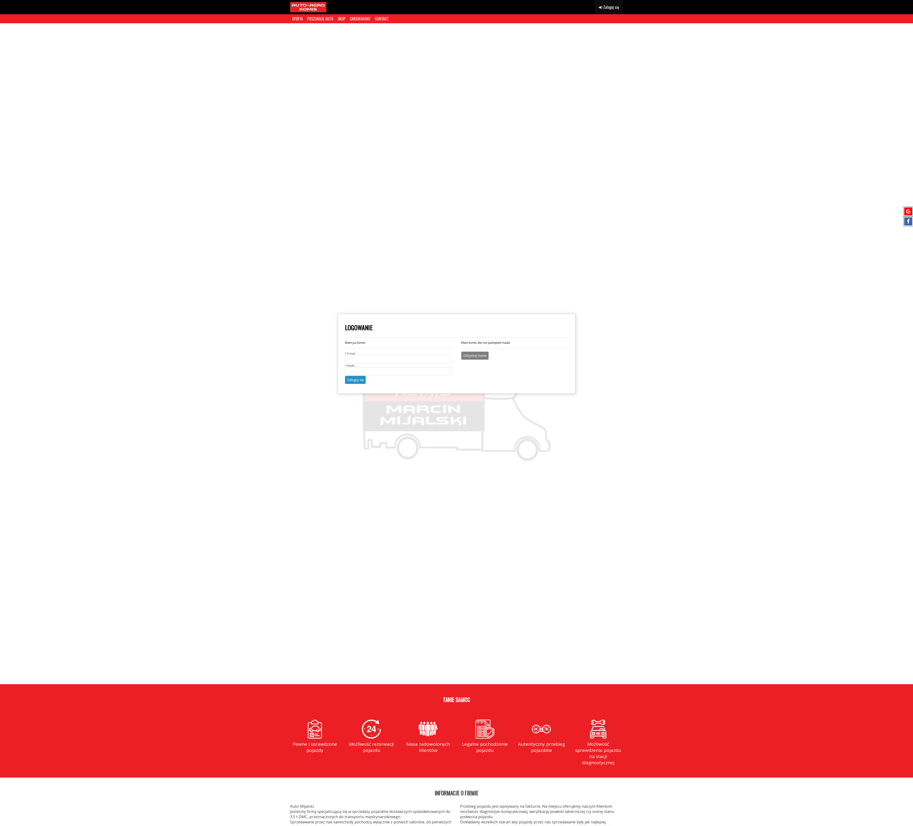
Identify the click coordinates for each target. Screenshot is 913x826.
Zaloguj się (610, 7)
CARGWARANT (360, 19)
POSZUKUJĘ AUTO (320, 19)
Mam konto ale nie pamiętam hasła (485, 342)
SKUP (341, 19)
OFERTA (297, 19)
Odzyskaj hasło (475, 355)
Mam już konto (355, 342)
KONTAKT (382, 19)
